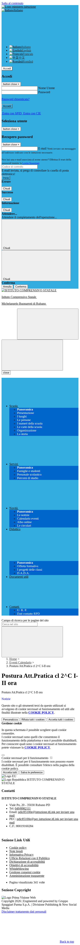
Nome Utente (46, 88)
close (6, 372)
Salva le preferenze (32, 772)
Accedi (7, 68)
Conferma (20, 286)
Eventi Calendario (20, 662)
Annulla (7, 286)
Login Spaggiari (30, 163)
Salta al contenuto (12, 3)
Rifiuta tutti (33, 719)
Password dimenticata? (16, 99)
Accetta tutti (61, 719)
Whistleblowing (19, 868)
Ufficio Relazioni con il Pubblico (29, 858)
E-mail (42, 148)
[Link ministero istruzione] (19, 6)
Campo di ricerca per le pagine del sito (25, 620)
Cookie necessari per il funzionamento (25, 758)
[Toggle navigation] (32, 355)
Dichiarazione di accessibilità (27, 861)
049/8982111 (23, 808)
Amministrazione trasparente (26, 875)
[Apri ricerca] (47, 324)
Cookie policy (18, 847)
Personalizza (10, 719)
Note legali (16, 851)
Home (13, 659)
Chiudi (6, 188)
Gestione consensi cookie (24, 872)
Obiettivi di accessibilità (23, 865)
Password (44, 92)
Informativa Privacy (21, 854)
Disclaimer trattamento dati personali (24, 911)
